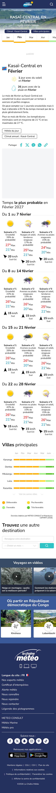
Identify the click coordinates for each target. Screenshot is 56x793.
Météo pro (8, 727)
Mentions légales (14, 765)
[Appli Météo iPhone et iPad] (17, 755)
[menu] (4, 4)
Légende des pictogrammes (18, 708)
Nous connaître (10, 694)
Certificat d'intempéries (15, 685)
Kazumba (7, 488)
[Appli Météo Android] (38, 755)
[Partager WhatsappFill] (39, 145)
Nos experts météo (13, 680)
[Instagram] (31, 741)
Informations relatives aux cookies (29, 769)
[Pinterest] (39, 741)
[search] (51, 4)
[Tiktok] (46, 741)
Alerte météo (9, 689)
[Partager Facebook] (21, 145)
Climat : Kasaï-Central (17, 31)
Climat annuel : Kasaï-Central (19, 136)
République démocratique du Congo (20, 10)
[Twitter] (17, 741)
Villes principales (41, 31)
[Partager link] (46, 145)
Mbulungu (7, 473)
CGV (34, 765)
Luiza (9, 481)
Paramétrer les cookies (42, 774)
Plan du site (43, 765)
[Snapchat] (24, 741)
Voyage (3, 10)
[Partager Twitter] (27, 145)
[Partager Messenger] (33, 145)
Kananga (7, 459)
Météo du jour (11, 130)
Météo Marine (10, 722)
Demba (8, 466)
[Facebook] (10, 741)
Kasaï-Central (38, 10)
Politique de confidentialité (18, 774)
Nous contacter (10, 704)
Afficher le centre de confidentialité (29, 779)
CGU (27, 765)
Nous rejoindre (10, 699)
